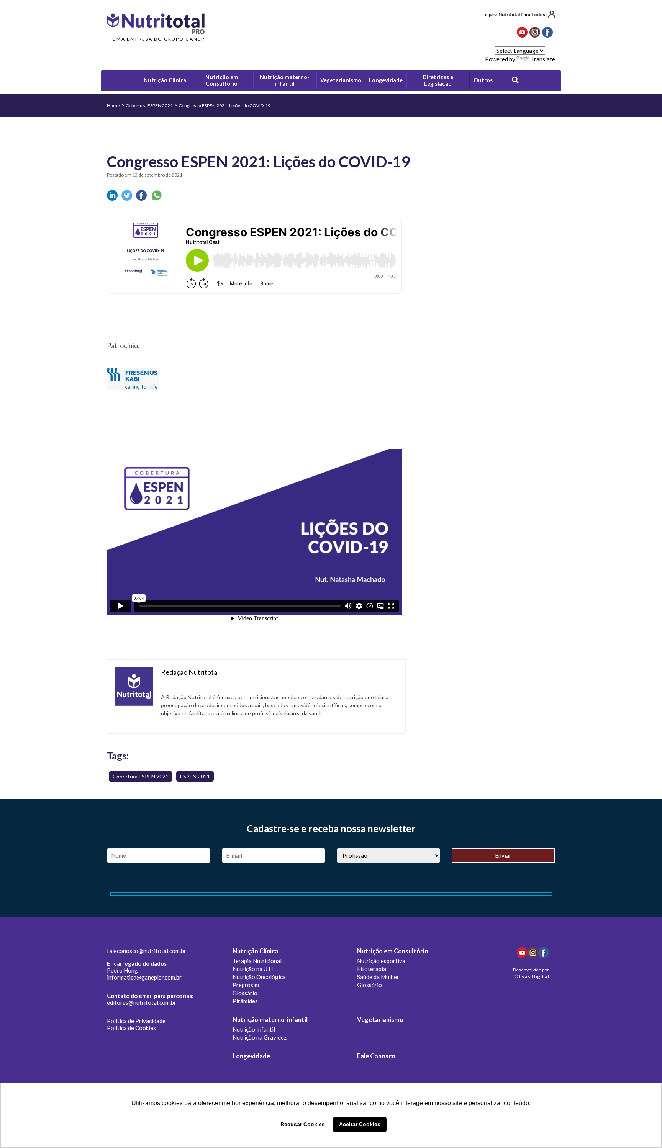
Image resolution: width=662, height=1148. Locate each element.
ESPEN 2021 (195, 776)
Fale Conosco (376, 1056)
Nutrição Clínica (255, 951)
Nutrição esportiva (381, 960)
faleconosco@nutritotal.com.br (146, 950)
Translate (543, 59)
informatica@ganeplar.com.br (144, 977)
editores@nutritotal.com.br (141, 1002)
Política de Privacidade (136, 1020)
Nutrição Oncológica (259, 976)
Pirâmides (245, 1001)
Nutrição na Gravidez (260, 1037)
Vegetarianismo (380, 1020)
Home (113, 105)
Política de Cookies (131, 1027)
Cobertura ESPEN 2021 (149, 105)
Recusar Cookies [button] (302, 1124)
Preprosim (246, 984)
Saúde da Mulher (378, 976)
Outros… (485, 80)
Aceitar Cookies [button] (359, 1124)
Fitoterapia (371, 968)
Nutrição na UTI (253, 968)
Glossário (245, 992)
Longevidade (251, 1056)
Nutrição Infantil (254, 1029)
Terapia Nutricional (257, 960)
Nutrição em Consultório (392, 951)
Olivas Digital (531, 976)
